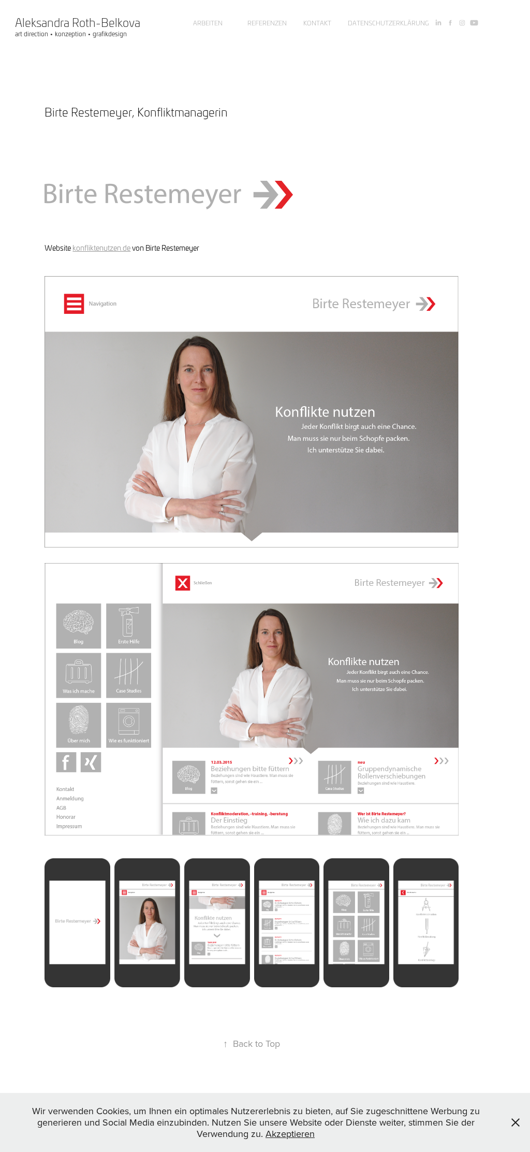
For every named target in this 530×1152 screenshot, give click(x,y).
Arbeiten (208, 23)
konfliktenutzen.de (101, 248)
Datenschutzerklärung (388, 23)
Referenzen (267, 23)
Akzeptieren (290, 1133)
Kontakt (317, 23)
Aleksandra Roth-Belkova (77, 22)
